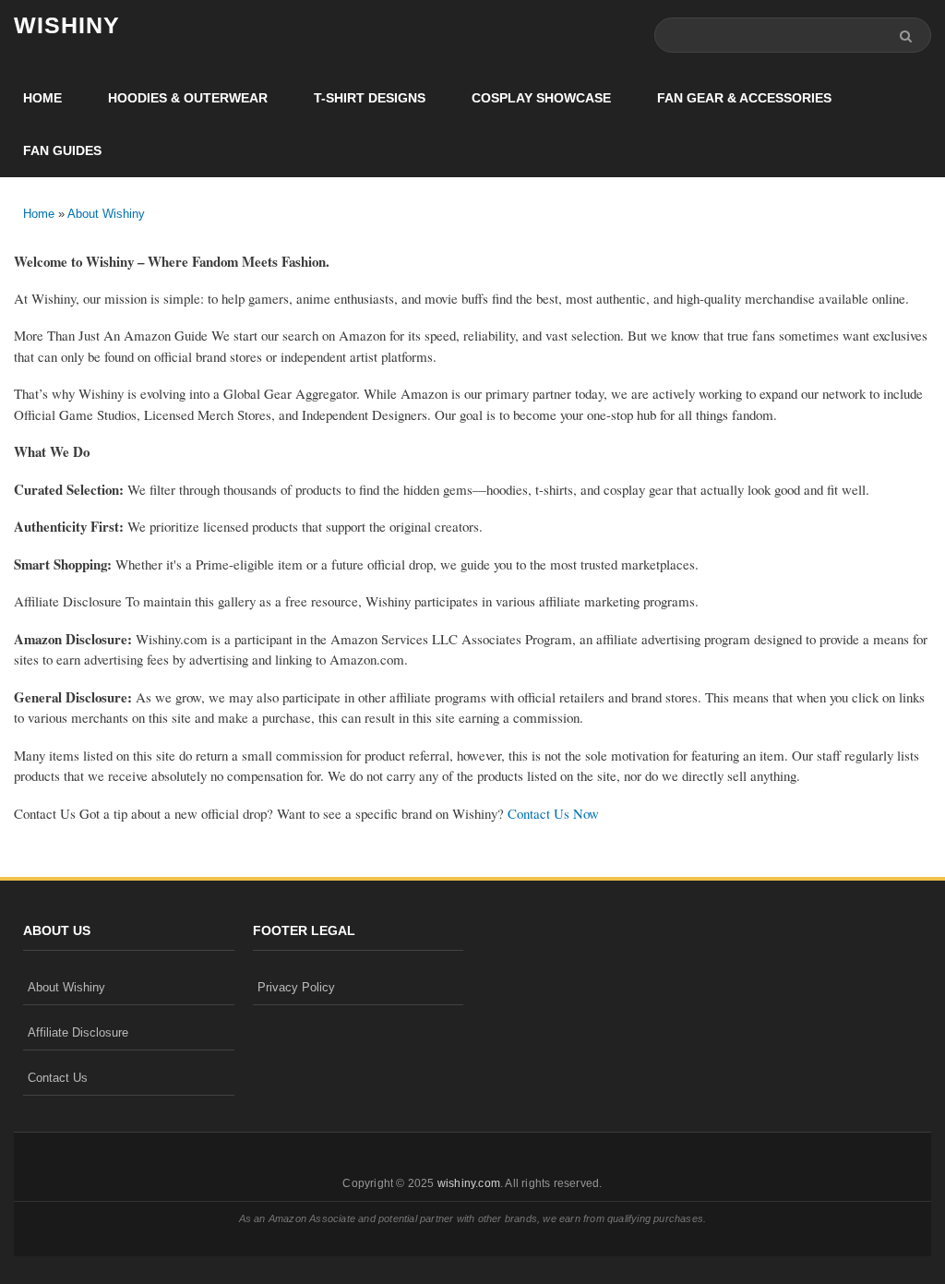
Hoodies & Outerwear (188, 97)
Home (42, 97)
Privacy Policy (296, 987)
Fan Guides (62, 150)
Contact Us (58, 1078)
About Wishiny (106, 214)
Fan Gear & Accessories (744, 97)
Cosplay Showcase (541, 97)
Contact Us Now (553, 813)
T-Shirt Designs (369, 97)
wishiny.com (468, 1183)
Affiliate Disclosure (78, 1032)
